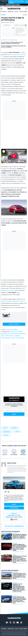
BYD (1, 6)
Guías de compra (23, 11)
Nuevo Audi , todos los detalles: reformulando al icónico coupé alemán (13, 336)
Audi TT (17, 431)
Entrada (3, 14)
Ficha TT (14, 504)
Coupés (14, 428)
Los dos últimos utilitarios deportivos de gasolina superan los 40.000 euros (12, 43)
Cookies (15, 632)
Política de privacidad (21, 632)
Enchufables (15, 572)
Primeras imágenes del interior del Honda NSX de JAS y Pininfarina (13, 46)
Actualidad (3, 11)
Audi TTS (6, 435)
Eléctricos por (9, 4)
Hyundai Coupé (17, 6)
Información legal (10, 632)
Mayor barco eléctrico (8, 6)
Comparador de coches (14, 515)
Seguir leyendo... (10, 472)
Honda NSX (24, 6)
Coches (16, 11)
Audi (20, 52)
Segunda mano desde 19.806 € (14, 517)
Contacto (4, 632)
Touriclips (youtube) (11, 329)
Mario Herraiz (6, 22)
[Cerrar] (25, 28)
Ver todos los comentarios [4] (14, 526)
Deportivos (6, 431)
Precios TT (14, 513)
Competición (10, 11)
